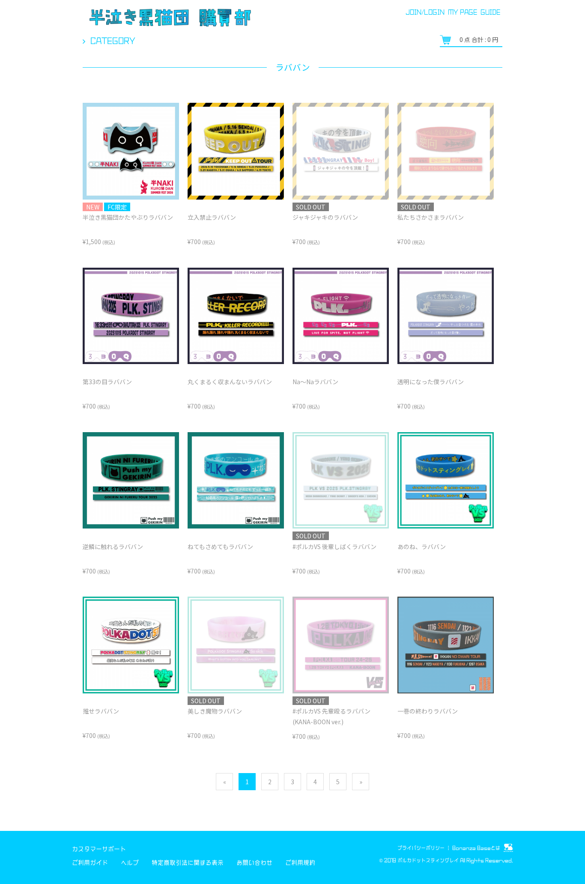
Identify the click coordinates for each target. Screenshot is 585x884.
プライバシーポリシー (421, 847)
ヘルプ (130, 863)
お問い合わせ (254, 863)
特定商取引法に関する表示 (188, 863)
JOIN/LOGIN (425, 12)
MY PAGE (462, 12)
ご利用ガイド (90, 863)
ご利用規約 (300, 863)
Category (112, 41)
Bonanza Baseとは (476, 847)
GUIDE (490, 12)
